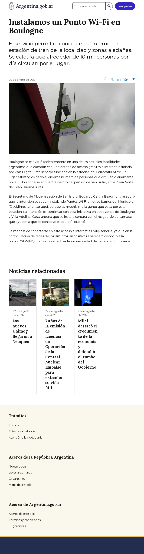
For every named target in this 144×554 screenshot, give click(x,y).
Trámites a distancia (22, 431)
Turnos (14, 425)
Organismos (17, 478)
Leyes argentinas (20, 472)
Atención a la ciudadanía (25, 437)
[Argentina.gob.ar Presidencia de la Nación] (31, 6)
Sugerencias (17, 526)
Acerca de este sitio (22, 514)
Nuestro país (17, 466)
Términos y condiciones (25, 520)
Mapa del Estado (20, 485)
